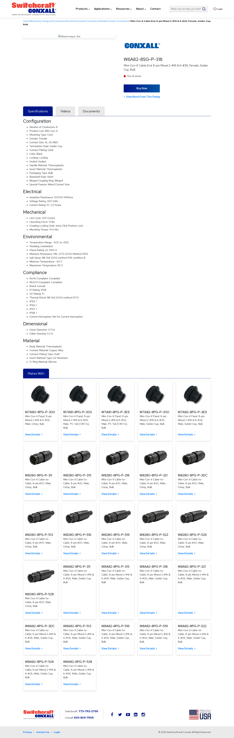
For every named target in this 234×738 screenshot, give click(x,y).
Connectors (59, 21)
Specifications (38, 111)
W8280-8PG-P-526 (192, 535)
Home (26, 21)
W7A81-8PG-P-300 (77, 412)
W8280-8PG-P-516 (77, 535)
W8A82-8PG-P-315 (115, 566)
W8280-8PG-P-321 (153, 475)
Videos (65, 111)
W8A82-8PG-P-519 (154, 626)
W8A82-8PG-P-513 (77, 626)
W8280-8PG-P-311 (38, 475)
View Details (32, 434)
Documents (91, 111)
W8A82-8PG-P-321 (192, 566)
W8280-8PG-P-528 (39, 594)
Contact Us (42, 732)
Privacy (27, 732)
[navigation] (118, 8)
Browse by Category (41, 21)
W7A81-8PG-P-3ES (115, 412)
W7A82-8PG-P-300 (154, 412)
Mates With (36, 373)
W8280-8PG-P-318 (115, 475)
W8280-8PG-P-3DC (192, 475)
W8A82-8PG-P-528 (77, 662)
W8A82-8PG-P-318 (154, 566)
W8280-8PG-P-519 (115, 535)
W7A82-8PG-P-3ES (192, 412)
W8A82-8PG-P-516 (115, 626)
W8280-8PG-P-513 (39, 535)
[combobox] (188, 9)
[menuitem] (82, 8)
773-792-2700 (88, 711)
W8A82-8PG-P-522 (192, 626)
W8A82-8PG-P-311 (76, 566)
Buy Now (141, 88)
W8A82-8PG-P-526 (39, 662)
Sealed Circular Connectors (114, 21)
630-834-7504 (84, 717)
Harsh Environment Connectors (83, 21)
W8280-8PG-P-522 (154, 535)
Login (57, 732)
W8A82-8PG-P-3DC (40, 626)
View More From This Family (143, 96)
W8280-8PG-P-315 (77, 475)
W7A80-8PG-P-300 (40, 412)
